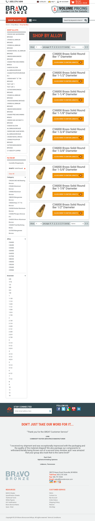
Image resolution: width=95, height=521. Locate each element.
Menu (34, 20)
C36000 (11, 242)
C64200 (11, 253)
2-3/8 (10, 326)
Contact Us (53, 495)
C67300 (11, 256)
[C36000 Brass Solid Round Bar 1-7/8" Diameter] (40, 191)
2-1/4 (10, 323)
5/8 (10, 287)
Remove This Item (24, 169)
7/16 (10, 282)
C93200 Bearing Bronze (16, 101)
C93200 (11, 264)
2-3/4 (10, 334)
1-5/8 (10, 309)
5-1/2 (10, 368)
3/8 (10, 279)
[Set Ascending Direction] (85, 47)
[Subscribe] (50, 411)
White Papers (10, 500)
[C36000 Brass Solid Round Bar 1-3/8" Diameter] (40, 154)
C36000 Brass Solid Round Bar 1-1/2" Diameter (68, 74)
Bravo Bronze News (12, 505)
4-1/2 (10, 357)
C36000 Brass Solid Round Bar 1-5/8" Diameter (68, 168)
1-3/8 (10, 304)
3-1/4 (10, 343)
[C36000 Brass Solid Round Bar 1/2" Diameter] (40, 210)
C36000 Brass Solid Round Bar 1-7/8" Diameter (68, 187)
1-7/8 (10, 315)
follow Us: (62, 406)
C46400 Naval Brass (14, 137)
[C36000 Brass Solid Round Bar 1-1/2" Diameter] (40, 78)
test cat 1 (11, 84)
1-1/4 (10, 301)
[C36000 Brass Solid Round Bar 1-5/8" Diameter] (40, 173)
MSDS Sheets (10, 493)
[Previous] (50, 47)
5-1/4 (10, 365)
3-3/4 (10, 348)
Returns (51, 505)
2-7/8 (10, 337)
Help (53, 2)
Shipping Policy (54, 502)
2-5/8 (10, 332)
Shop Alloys (14, 25)
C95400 (11, 267)
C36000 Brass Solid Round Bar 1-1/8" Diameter (68, 112)
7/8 (10, 293)
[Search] (86, 20)
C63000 (11, 250)
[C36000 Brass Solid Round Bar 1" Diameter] (40, 60)
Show (32, 47)
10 (9, 387)
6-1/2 (10, 373)
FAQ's (51, 493)
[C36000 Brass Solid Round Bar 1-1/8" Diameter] (40, 116)
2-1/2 (10, 329)
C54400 (11, 248)
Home (8, 25)
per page (46, 47)
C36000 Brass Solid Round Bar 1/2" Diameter (68, 206)
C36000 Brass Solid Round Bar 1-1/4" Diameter (68, 93)
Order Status (53, 500)
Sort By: (67, 47)
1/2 (10, 284)
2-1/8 (10, 321)
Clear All (11, 174)
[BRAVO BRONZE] (16, 10)
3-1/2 (10, 345)
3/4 (10, 290)
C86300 (11, 259)
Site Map (52, 507)
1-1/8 (10, 298)
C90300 (11, 262)
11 (9, 390)
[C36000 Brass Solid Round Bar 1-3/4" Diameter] (40, 135)
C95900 (11, 270)
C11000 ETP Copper (14, 151)
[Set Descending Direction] (87, 47)
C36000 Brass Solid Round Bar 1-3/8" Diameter (68, 149)
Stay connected (23, 407)
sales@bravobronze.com (63, 479)
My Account (64, 2)
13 (9, 395)
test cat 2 (11, 87)
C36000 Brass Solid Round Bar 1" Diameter (68, 55)
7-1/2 (10, 379)
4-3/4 (10, 359)
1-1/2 (10, 307)
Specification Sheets (13, 495)
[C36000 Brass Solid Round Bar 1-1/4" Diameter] (40, 97)
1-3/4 (10, 312)
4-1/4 (10, 354)
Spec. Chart (9, 507)
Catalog (43, 2)
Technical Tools (11, 498)
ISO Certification (11, 502)
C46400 (11, 245)
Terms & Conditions (54, 517)
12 (9, 393)
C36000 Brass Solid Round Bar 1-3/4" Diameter (68, 131)
